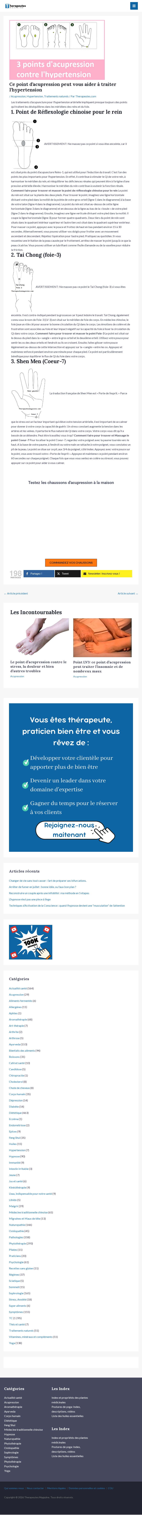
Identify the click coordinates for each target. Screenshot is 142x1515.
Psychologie (16, 1262)
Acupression (18, 96)
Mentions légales (56, 1488)
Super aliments (17, 1305)
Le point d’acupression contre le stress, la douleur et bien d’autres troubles (38, 666)
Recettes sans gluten (21, 1268)
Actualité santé (18, 988)
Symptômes (16, 1311)
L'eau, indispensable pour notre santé (30, 1193)
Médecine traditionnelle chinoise (28, 1212)
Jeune (12, 1175)
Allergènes (15, 1007)
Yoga (12, 1343)
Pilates (13, 1249)
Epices (13, 1131)
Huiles (13, 1143)
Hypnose (14, 1156)
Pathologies (16, 1237)
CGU (110, 1488)
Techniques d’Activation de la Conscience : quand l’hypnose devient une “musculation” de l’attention (67, 905)
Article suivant (128, 593)
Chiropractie (16, 1075)
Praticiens (15, 1255)
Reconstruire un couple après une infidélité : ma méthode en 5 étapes (49, 893)
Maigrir (13, 1206)
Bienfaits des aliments (22, 1050)
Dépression (16, 1100)
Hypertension (35, 96)
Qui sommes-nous (14, 1488)
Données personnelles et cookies (87, 1488)
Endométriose (17, 1125)
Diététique (15, 1112)
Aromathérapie (18, 1019)
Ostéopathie (16, 1231)
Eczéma (13, 1119)
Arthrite (14, 1031)
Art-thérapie (16, 1025)
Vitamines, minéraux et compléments (30, 1336)
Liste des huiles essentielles (67, 1416)
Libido (13, 1199)
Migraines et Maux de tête (24, 1218)
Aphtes (13, 1013)
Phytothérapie (17, 1243)
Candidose (15, 1069)
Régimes (14, 1274)
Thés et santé (17, 1324)
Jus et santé (16, 1181)
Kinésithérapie (17, 1187)
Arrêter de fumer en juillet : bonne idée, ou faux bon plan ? (42, 886)
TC (11, 1318)
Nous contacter (35, 1488)
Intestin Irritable (18, 1168)
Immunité (14, 1162)
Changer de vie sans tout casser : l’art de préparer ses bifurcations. (47, 880)
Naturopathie (17, 1224)
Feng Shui (14, 1137)
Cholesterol (16, 1081)
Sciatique (14, 1280)
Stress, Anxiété (17, 1299)
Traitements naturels (56, 96)
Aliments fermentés (20, 1000)
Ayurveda (14, 1044)
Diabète (14, 1106)
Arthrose (14, 1038)
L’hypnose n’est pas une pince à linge (30, 899)
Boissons (14, 1056)
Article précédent (16, 593)
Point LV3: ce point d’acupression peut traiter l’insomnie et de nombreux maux (102, 666)
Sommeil (14, 1287)
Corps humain (17, 1094)
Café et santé (17, 1063)
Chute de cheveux (19, 1087)
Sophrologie (16, 1293)
